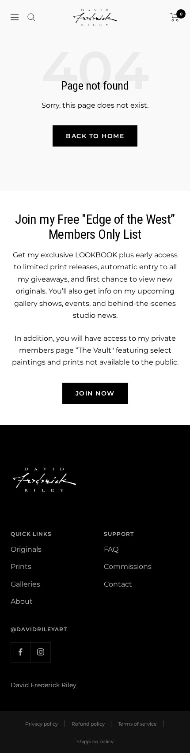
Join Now (95, 393)
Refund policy (88, 724)
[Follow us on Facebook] (20, 652)
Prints (21, 566)
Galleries (25, 584)
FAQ (111, 549)
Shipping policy (95, 742)
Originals (26, 549)
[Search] (31, 17)
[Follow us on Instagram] (40, 652)
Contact (118, 584)
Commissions (128, 566)
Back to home (95, 136)
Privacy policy (41, 724)
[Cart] (174, 17)
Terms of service (137, 724)
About (22, 601)
